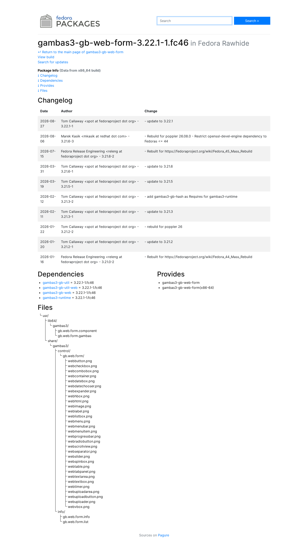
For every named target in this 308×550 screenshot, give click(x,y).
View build (46, 57)
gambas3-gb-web (57, 292)
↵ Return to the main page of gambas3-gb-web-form (80, 52)
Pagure (163, 535)
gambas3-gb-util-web (60, 287)
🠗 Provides (46, 85)
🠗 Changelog (47, 75)
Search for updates (53, 62)
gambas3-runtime (57, 298)
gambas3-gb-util (56, 282)
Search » (252, 21)
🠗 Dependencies (50, 80)
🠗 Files (42, 90)
